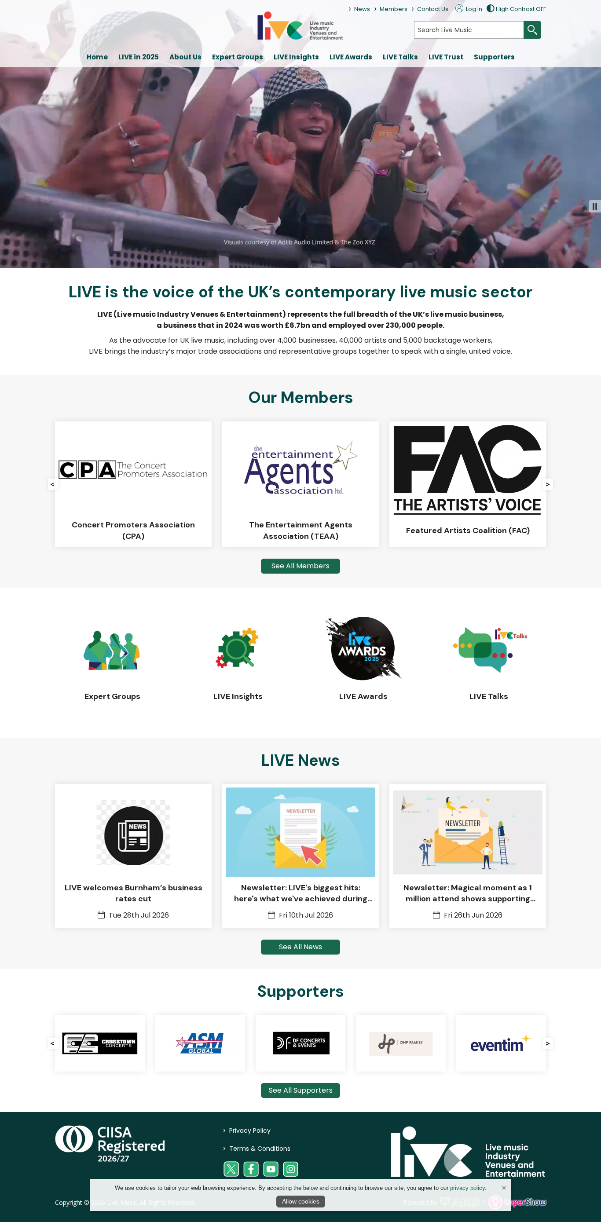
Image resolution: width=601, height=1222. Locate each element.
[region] (300, 321)
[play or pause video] (595, 206)
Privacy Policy (247, 1130)
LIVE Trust (446, 57)
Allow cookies (300, 1201)
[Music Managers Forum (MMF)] (504, 484)
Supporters (494, 57)
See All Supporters (301, 1090)
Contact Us (432, 9)
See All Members (300, 566)
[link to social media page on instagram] (290, 1169)
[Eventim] (464, 1043)
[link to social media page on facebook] (251, 1169)
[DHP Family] (364, 1043)
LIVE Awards (351, 57)
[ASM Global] (164, 1043)
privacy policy (467, 1188)
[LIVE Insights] (237, 662)
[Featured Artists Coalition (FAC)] (337, 484)
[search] (469, 30)
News (362, 9)
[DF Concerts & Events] (264, 1043)
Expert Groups (237, 57)
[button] (53, 484)
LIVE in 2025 (138, 57)
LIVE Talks (400, 57)
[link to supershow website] (517, 1202)
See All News (300, 947)
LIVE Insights (296, 57)
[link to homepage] (300, 25)
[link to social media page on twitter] (231, 1169)
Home (97, 57)
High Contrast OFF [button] (521, 9)
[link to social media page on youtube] (271, 1169)
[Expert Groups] (112, 662)
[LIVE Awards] (363, 662)
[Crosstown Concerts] (63, 1043)
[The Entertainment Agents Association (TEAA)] (170, 484)
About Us (185, 57)
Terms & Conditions (256, 1148)
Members (393, 9)
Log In (473, 9)
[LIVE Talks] (488, 662)
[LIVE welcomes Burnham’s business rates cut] (133, 856)
